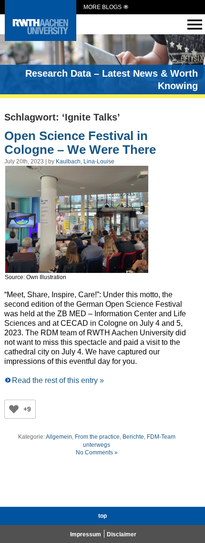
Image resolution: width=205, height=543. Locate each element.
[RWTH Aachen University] (40, 38)
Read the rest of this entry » (58, 380)
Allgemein (59, 436)
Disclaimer (121, 534)
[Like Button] (14, 409)
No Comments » (97, 452)
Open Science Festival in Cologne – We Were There (80, 143)
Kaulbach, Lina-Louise (85, 161)
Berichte (133, 436)
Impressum (85, 534)
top (102, 516)
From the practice (97, 436)
